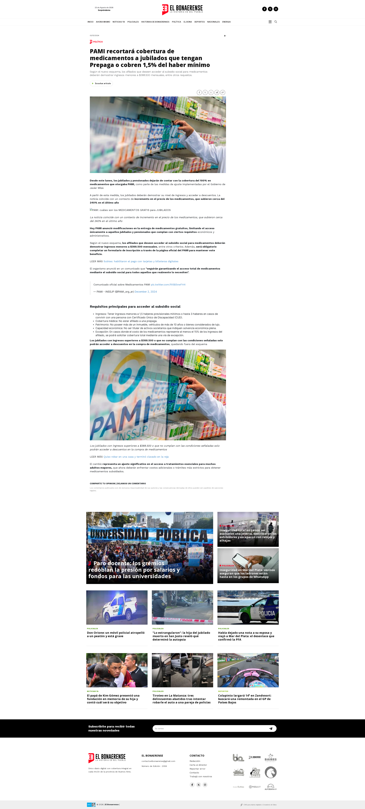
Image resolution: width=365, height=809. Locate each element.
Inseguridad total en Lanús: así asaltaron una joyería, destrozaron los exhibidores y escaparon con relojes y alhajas (248, 535)
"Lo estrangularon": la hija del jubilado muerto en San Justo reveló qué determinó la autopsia (181, 636)
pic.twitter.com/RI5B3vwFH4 (168, 284)
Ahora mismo (103, 22)
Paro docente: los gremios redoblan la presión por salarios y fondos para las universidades (134, 569)
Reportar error (197, 769)
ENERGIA (226, 22)
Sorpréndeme (104, 10)
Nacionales (213, 22)
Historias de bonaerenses (155, 22)
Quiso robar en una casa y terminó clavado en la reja (136, 456)
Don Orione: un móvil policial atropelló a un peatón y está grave (116, 634)
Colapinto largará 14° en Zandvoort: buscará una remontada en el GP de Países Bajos (244, 699)
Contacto (194, 772)
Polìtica (176, 22)
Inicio (90, 22)
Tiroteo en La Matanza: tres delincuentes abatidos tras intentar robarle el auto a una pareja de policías (182, 699)
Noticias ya (119, 22)
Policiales (133, 22)
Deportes (199, 22)
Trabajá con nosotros (201, 776)
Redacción (195, 761)
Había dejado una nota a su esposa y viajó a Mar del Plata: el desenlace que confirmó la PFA (246, 636)
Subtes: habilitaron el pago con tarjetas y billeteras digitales (141, 261)
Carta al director (198, 765)
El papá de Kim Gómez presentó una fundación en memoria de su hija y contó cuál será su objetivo (113, 699)
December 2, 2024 (146, 291)
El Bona (188, 22)
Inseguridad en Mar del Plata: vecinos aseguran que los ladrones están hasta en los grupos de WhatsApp (247, 573)
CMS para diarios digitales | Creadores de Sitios (260, 805)
